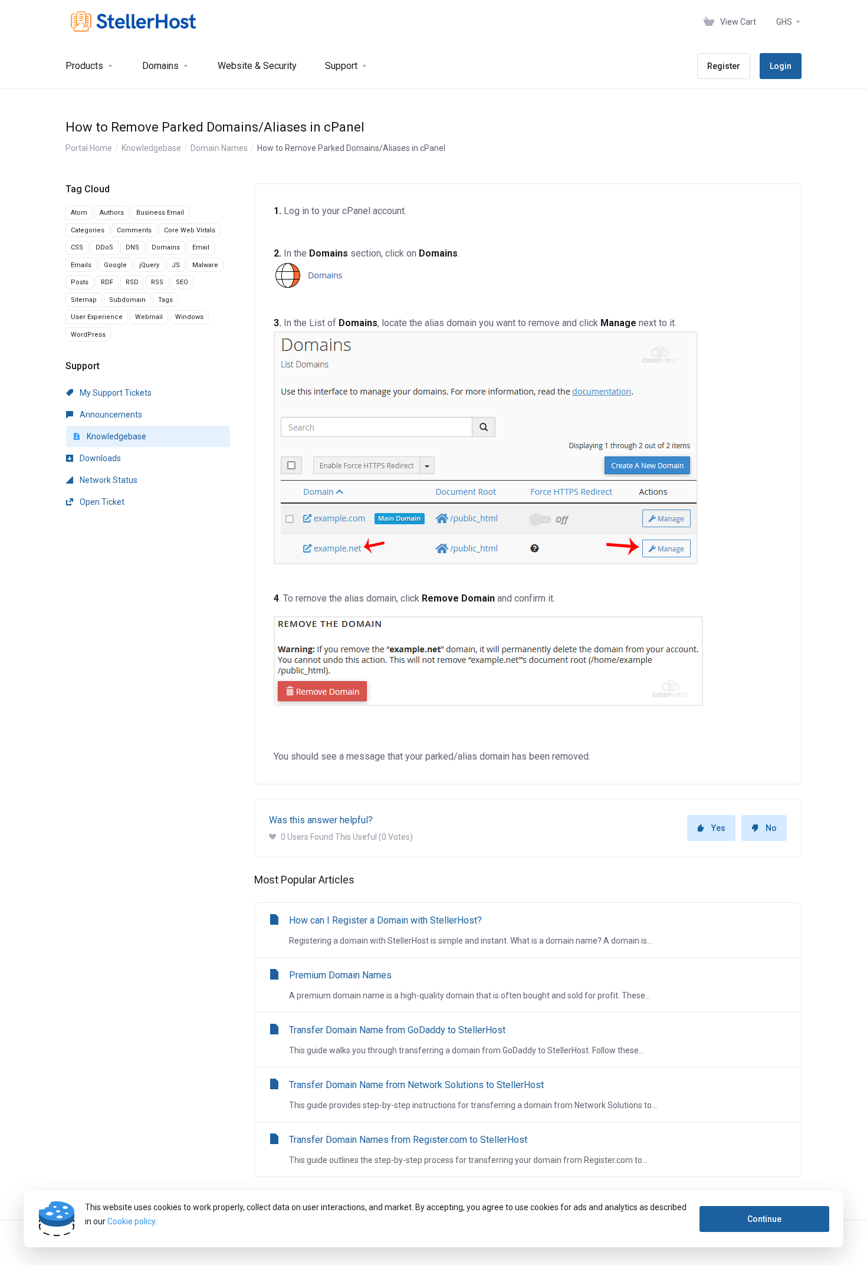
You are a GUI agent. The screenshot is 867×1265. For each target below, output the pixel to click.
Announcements (110, 414)
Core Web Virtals (189, 230)
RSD (132, 282)
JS (176, 265)
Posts (79, 282)
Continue (764, 1219)
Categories (87, 230)
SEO (182, 282)
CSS (77, 247)
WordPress (88, 335)
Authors (112, 212)
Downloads (99, 458)
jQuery (149, 265)
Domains (166, 247)
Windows (189, 317)
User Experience (97, 317)
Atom (79, 212)
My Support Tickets (115, 392)
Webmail (149, 317)
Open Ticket (101, 502)
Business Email (160, 212)
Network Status (107, 480)
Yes (718, 828)
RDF (107, 282)
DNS (132, 247)
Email (200, 247)
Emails (81, 265)
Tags (165, 300)
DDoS (104, 247)
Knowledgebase (151, 148)
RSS (157, 282)
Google (115, 265)
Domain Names (219, 148)
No (771, 828)
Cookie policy (131, 1221)
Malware (205, 265)
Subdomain (127, 300)
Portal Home (88, 148)
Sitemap (84, 300)
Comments (134, 230)
